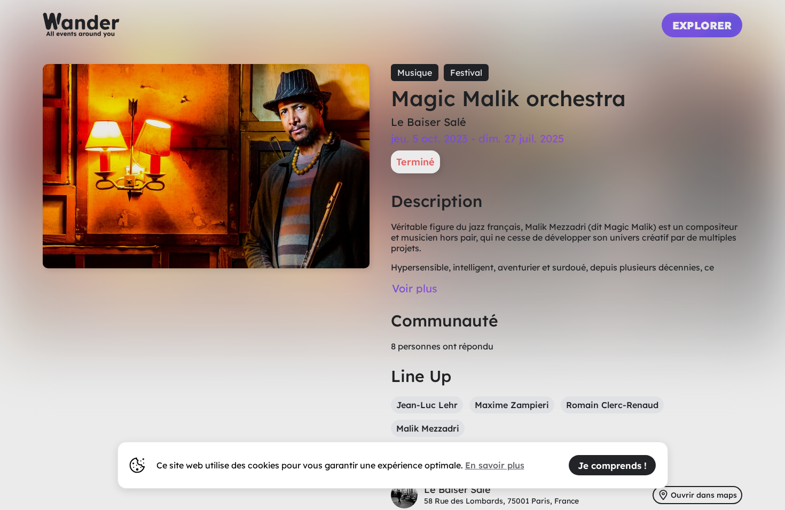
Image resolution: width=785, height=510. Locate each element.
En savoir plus (494, 465)
